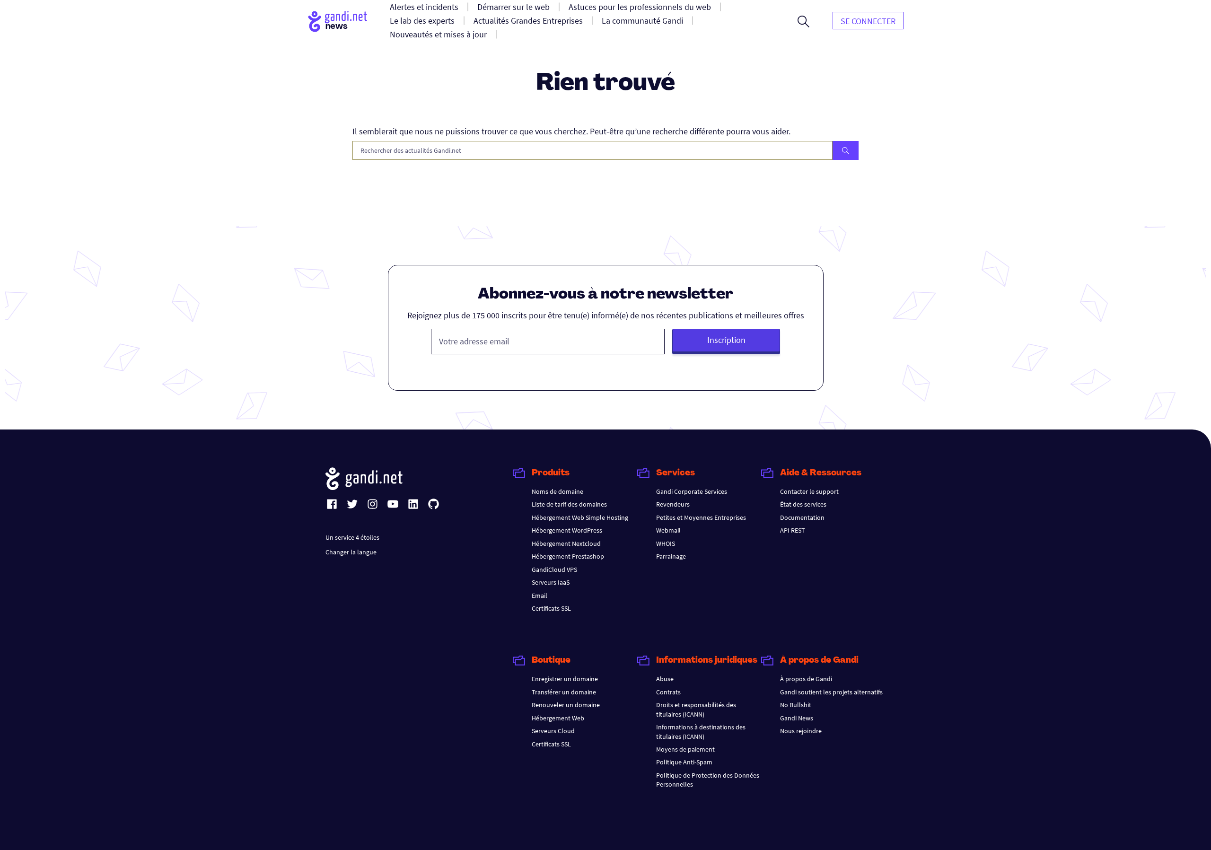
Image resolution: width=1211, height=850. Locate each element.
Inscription (726, 339)
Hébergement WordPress (567, 530)
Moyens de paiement (685, 749)
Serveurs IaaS (551, 582)
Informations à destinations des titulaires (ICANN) (701, 731)
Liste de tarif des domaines (569, 504)
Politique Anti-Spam (684, 762)
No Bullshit (795, 705)
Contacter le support (809, 491)
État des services (803, 504)
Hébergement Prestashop (568, 556)
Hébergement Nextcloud (566, 543)
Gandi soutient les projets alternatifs (831, 692)
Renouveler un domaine (566, 705)
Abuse (665, 679)
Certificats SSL (551, 608)
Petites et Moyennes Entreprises (701, 517)
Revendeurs (673, 504)
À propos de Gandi (806, 679)
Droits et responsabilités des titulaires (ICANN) (696, 709)
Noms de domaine (557, 491)
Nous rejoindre (801, 731)
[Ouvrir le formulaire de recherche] (803, 21)
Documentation (802, 517)
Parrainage (671, 556)
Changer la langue (351, 552)
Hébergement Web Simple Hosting (580, 517)
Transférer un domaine (564, 692)
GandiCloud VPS (554, 569)
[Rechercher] (846, 150)
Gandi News (796, 718)
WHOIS (665, 543)
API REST (792, 530)
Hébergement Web (558, 718)
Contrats (668, 692)
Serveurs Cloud (553, 731)
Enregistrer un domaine (565, 679)
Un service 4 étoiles (352, 537)
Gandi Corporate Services (691, 491)
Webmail (668, 530)
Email (539, 595)
